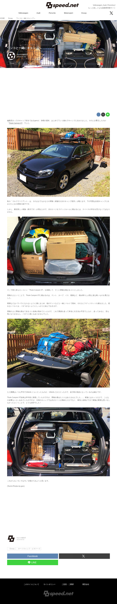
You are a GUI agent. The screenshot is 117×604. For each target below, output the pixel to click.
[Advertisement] (58, 90)
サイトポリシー (50, 584)
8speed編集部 (22, 54)
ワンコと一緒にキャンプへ (24, 47)
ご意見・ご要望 (68, 584)
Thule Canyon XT (15, 123)
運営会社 (85, 584)
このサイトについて (31, 584)
